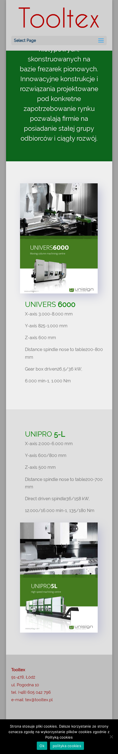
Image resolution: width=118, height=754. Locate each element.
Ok (42, 746)
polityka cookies (67, 746)
